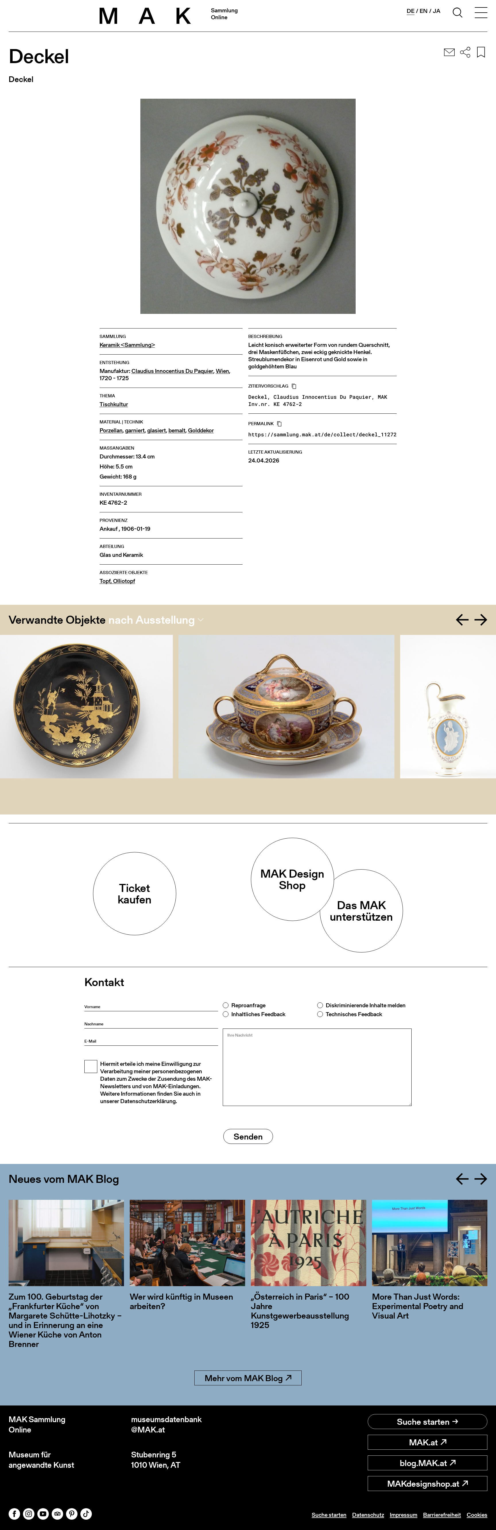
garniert (135, 430)
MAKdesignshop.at (423, 1483)
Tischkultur (114, 404)
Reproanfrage (248, 1005)
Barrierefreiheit (442, 1515)
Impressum (403, 1515)
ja (436, 11)
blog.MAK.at (423, 1463)
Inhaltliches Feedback (258, 1014)
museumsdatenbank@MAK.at (166, 1424)
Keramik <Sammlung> (127, 345)
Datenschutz (368, 1515)
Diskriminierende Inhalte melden (366, 1005)
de (410, 11)
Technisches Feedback (354, 1014)
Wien (222, 371)
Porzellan (111, 430)
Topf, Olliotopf (117, 581)
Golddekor (201, 430)
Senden (248, 1136)
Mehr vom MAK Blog (244, 1378)
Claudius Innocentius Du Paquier (172, 371)
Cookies (477, 1515)
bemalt (176, 430)
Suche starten (423, 1422)
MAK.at (423, 1442)
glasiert (156, 430)
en (424, 11)
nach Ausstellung (151, 619)
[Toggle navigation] (481, 13)
